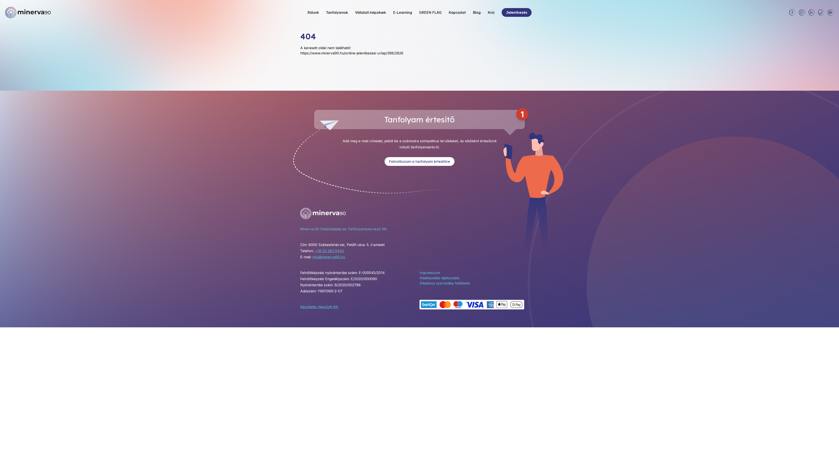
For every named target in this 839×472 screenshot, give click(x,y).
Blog (477, 12)
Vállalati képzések (370, 12)
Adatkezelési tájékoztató (439, 278)
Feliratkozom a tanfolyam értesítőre (419, 161)
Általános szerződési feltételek (445, 283)
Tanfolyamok (337, 12)
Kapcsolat (457, 12)
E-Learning (402, 12)
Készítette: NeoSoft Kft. (319, 307)
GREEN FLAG (430, 12)
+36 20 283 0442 (329, 251)
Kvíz (491, 12)
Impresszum (430, 273)
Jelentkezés (516, 12)
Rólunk (313, 12)
